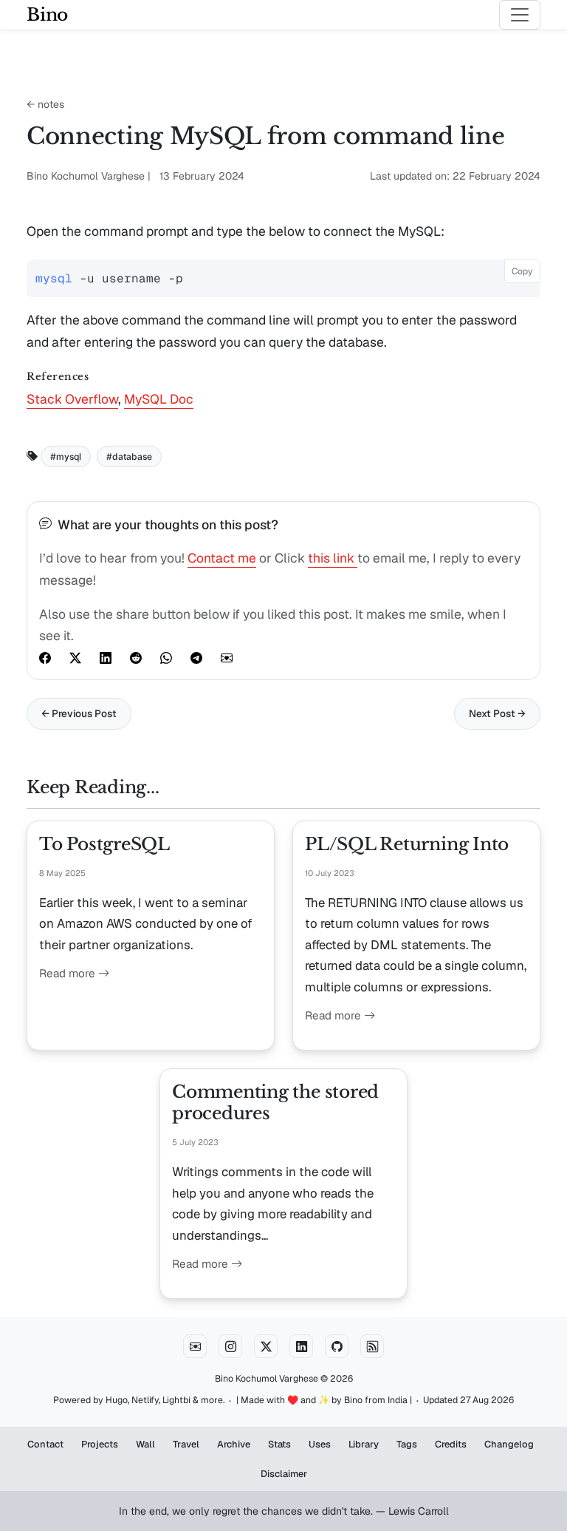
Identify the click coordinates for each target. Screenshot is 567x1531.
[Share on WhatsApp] (166, 657)
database (132, 456)
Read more (68, 973)
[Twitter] (266, 1346)
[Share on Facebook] (45, 657)
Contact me (222, 557)
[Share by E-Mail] (227, 657)
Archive (233, 1444)
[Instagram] (230, 1346)
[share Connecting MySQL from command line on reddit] (136, 657)
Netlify (145, 1400)
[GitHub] (336, 1346)
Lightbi (176, 1400)
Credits (451, 1444)
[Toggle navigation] (519, 15)
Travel (186, 1444)
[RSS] (372, 1346)
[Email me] (195, 1346)
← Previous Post (79, 713)
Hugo (117, 1400)
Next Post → (497, 713)
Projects (99, 1444)
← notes (45, 104)
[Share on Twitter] (75, 657)
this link (332, 557)
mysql (68, 456)
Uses (320, 1444)
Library (363, 1444)
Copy (522, 271)
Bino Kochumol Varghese (266, 1379)
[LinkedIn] (301, 1346)
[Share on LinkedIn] (105, 657)
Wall (145, 1444)
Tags (406, 1444)
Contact (45, 1444)
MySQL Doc (158, 398)
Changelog (509, 1444)
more (212, 1400)
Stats (279, 1444)
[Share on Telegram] (196, 657)
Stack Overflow (72, 398)
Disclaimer (284, 1473)
